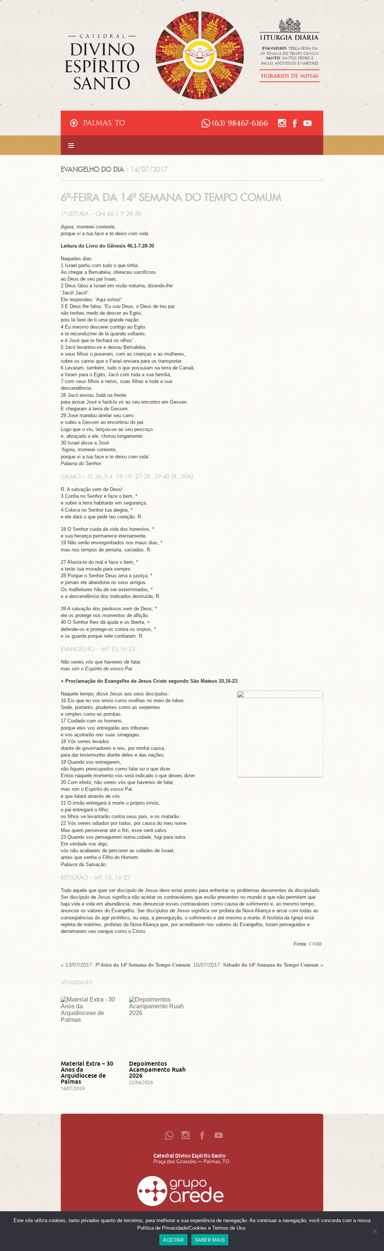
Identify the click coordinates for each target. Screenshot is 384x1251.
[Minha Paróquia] (180, 1193)
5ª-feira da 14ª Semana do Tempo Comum (142, 965)
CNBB (315, 943)
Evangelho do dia (92, 169)
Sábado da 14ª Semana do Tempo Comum (271, 965)
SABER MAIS (210, 1240)
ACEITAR (173, 1240)
